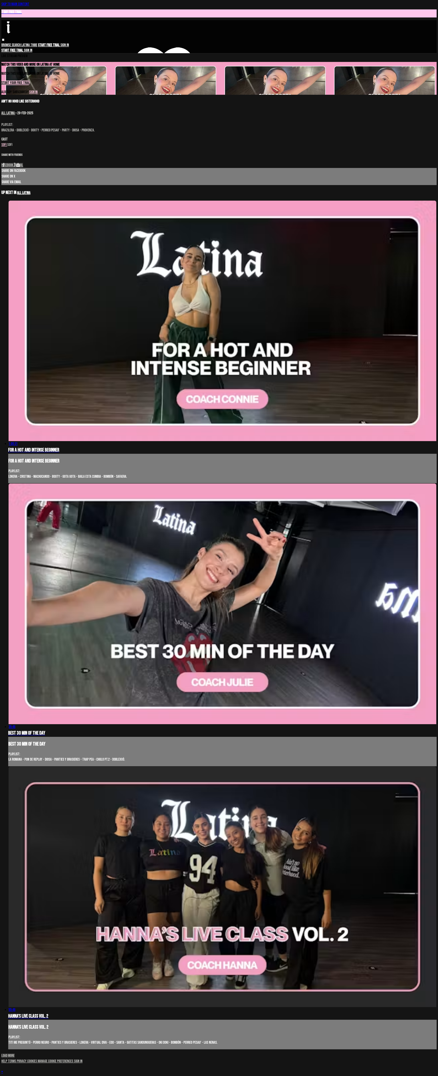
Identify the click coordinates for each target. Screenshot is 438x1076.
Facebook (7, 165)
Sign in (64, 45)
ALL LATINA (8, 113)
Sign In (28, 50)
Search (16, 45)
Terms (12, 1061)
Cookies (32, 1061)
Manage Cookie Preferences (56, 1061)
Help (4, 1061)
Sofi (4, 144)
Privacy (22, 1061)
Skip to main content (15, 4)
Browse (6, 45)
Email (19, 165)
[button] (3, 40)
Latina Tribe (29, 45)
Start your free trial (15, 83)
